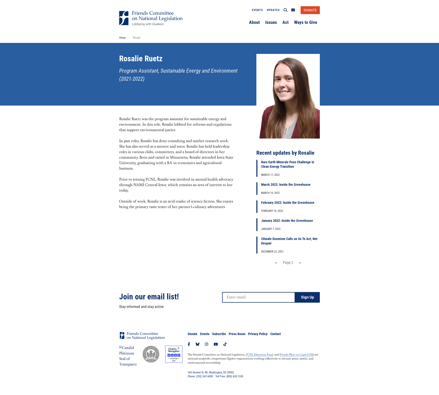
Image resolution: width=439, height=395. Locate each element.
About (254, 22)
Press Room (237, 334)
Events (257, 10)
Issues (271, 22)
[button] (285, 10)
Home (122, 37)
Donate (192, 334)
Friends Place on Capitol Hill (297, 354)
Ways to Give (305, 22)
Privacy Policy (258, 334)
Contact (275, 334)
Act (285, 22)
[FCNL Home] (142, 339)
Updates (273, 10)
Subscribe (219, 334)
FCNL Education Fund (259, 354)
